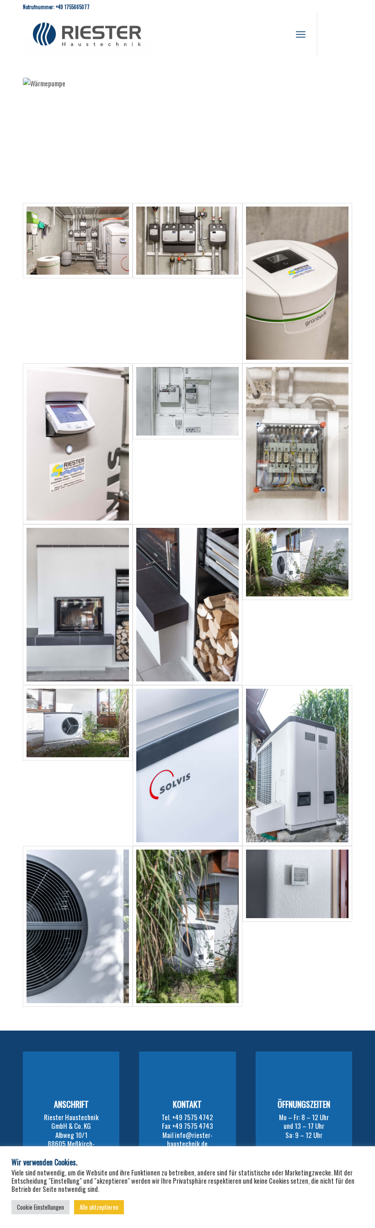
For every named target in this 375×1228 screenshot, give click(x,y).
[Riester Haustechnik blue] (87, 34)
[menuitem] (300, 34)
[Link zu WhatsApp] (345, 34)
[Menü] (300, 34)
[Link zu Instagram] (331, 34)
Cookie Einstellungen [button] (40, 1207)
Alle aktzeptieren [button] (99, 1207)
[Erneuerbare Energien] (297, 604)
